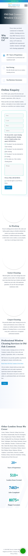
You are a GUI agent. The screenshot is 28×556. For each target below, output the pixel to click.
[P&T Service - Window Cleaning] (14, 5)
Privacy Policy (14, 553)
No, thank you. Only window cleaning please (13, 160)
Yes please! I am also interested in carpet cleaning (14, 145)
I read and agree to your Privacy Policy (13, 182)
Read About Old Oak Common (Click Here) (12, 363)
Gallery (4, 383)
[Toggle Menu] (26, 5)
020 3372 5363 (15, 1)
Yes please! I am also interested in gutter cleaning (14, 150)
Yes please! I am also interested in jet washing (14, 155)
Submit (8, 187)
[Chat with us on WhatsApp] (23, 551)
